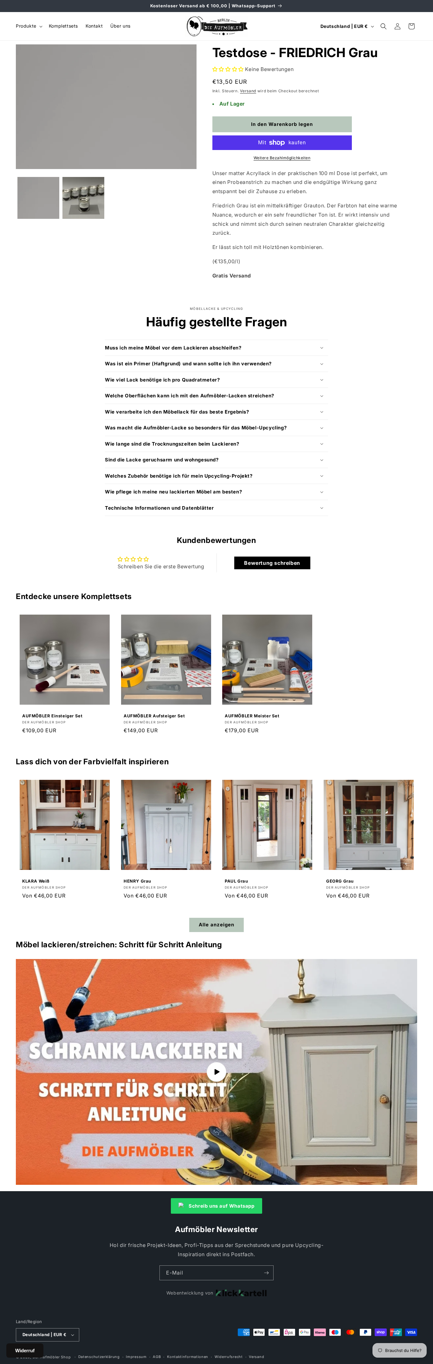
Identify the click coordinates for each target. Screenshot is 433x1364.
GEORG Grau (340, 881)
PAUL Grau (236, 881)
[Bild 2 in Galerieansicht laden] (83, 198)
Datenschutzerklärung (99, 1356)
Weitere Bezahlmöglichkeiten (282, 157)
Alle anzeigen (216, 925)
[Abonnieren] (266, 1272)
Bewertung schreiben (272, 563)
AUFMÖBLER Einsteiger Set (52, 715)
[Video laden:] (216, 1072)
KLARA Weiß (36, 881)
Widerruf (25, 1350)
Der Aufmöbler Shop (52, 1357)
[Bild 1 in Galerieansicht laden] (38, 198)
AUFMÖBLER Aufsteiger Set (154, 715)
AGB (157, 1356)
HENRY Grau (137, 881)
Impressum (136, 1356)
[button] (28, 26)
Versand (248, 90)
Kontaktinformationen (187, 1356)
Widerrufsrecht (229, 1356)
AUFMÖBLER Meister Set (252, 715)
